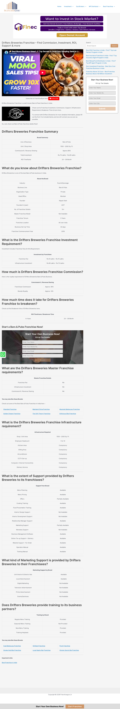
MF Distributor (94, 6)
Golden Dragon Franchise (11, 414)
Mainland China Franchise (41, 409)
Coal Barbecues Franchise (12, 646)
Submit (42, 360)
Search (88, 42)
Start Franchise (75, 706)
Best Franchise (108, 6)
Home (59, 6)
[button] (72, 6)
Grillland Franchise (39, 646)
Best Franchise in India (9, 662)
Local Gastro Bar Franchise (42, 650)
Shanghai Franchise (9, 409)
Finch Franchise (65, 646)
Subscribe (54, 98)
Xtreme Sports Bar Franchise (69, 650)
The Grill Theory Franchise (41, 414)
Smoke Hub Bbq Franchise (12, 650)
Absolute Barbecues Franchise (69, 409)
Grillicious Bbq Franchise (67, 414)
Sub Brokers (80, 6)
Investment (68, 6)
